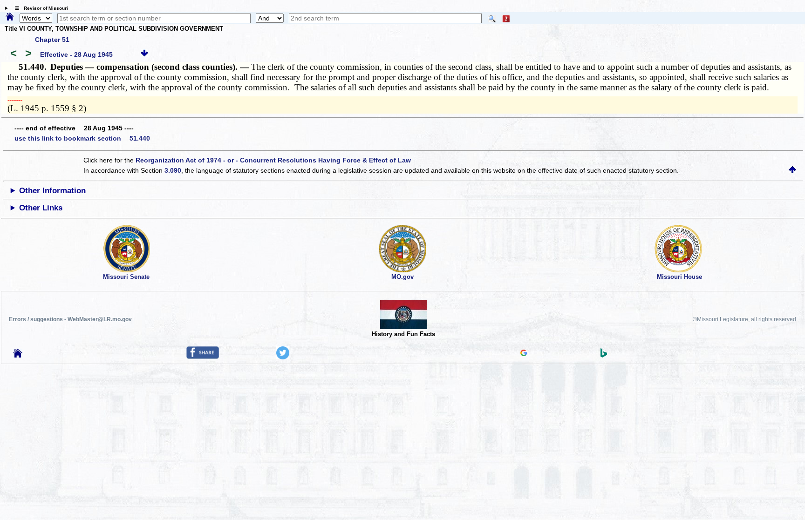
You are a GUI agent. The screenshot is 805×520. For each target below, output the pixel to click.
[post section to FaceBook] (202, 356)
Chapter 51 (52, 39)
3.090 (172, 170)
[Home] (10, 17)
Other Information (52, 190)
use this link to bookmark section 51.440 (82, 138)
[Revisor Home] (17, 355)
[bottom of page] (144, 54)
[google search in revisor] (523, 354)
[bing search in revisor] (603, 355)
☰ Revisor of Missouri (39, 8)
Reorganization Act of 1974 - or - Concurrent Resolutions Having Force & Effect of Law (273, 160)
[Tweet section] (282, 357)
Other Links (40, 207)
